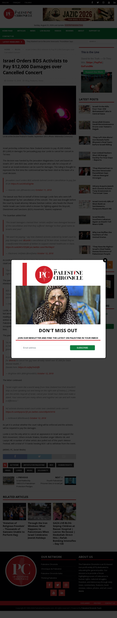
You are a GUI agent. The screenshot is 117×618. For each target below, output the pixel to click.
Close (105, 260)
